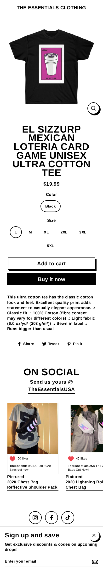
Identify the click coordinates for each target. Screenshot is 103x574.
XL (46, 232)
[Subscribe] (94, 561)
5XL (50, 246)
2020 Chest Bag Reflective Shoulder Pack (32, 485)
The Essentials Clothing (51, 7)
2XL (64, 232)
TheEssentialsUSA (51, 389)
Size (51, 220)
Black (50, 206)
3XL (82, 232)
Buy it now (51, 279)
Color (51, 194)
